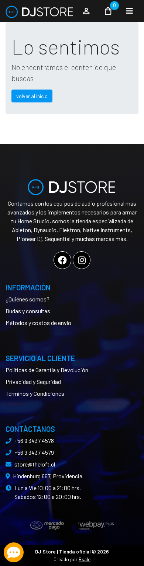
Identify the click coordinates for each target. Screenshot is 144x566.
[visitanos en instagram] (81, 260)
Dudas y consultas (28, 310)
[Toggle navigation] (129, 11)
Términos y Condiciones (35, 393)
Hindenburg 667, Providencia (47, 475)
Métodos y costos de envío (38, 322)
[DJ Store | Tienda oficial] (40, 11)
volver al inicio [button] (32, 96)
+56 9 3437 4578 (34, 440)
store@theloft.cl (34, 464)
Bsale (84, 559)
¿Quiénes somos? (27, 299)
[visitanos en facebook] (62, 260)
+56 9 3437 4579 (34, 452)
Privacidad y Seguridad (33, 381)
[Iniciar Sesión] (86, 11)
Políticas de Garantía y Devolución (47, 369)
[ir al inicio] (72, 184)
